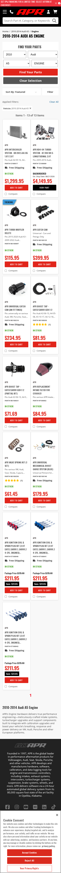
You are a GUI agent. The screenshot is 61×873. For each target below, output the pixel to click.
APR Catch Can (40, 229)
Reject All (29, 860)
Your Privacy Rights (29, 868)
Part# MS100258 (12, 476)
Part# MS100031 (12, 401)
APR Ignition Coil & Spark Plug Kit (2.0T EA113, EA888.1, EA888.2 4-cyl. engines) (16, 547)
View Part (44, 187)
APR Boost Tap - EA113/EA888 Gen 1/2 (42, 308)
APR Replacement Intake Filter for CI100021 (41, 390)
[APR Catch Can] (44, 212)
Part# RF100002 (39, 401)
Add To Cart (16, 187)
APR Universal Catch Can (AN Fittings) (15, 308)
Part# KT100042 (11, 646)
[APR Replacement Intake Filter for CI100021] (44, 369)
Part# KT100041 (40, 556)
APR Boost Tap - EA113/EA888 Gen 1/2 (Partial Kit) (14, 390)
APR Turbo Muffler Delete (14, 231)
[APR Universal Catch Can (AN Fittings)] (16, 289)
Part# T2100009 (39, 164)
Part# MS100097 (12, 244)
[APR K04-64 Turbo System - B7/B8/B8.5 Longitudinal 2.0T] (44, 132)
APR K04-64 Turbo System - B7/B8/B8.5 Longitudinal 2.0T (43, 153)
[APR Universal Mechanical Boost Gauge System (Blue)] (44, 445)
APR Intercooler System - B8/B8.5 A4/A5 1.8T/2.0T (16, 153)
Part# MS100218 (12, 320)
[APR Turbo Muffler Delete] (16, 212)
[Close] (57, 815)
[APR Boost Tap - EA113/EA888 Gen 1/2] (44, 289)
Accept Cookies (29, 852)
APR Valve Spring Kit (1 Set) (16, 464)
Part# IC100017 (11, 164)
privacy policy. (48, 846)
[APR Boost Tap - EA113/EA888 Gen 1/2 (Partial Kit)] (16, 369)
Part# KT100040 (11, 556)
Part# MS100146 (40, 476)
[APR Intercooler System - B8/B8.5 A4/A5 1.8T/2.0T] (16, 132)
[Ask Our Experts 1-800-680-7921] (11, 11)
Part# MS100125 (40, 240)
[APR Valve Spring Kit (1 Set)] (16, 445)
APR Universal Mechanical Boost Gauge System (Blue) (43, 466)
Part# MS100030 (40, 320)
